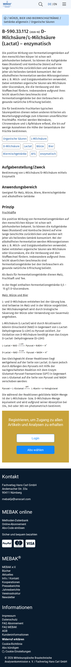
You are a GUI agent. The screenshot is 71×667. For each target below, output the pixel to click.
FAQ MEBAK (9, 627)
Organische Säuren (15, 138)
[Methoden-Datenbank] (5, 18)
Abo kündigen (10, 647)
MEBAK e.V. (9, 567)
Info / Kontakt (10, 578)
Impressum (9, 615)
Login (35, 438)
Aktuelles (7, 574)
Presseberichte (11, 586)
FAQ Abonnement (12, 623)
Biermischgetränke (15, 153)
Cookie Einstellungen (18, 651)
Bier (51, 146)
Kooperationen (11, 582)
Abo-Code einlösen (13, 528)
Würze (40, 146)
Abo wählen (35, 450)
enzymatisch (48, 153)
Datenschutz (9, 619)
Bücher (6, 570)
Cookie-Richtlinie (12, 644)
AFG (33, 153)
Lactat (28, 146)
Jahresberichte (11, 589)
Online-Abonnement (14, 524)
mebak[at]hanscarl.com (16, 499)
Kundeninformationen (15, 634)
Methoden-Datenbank (15, 520)
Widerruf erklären (13, 639)
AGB (4, 631)
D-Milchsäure (11, 146)
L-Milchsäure (39, 138)
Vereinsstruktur (11, 593)
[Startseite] (7, 4)
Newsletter (8, 597)
